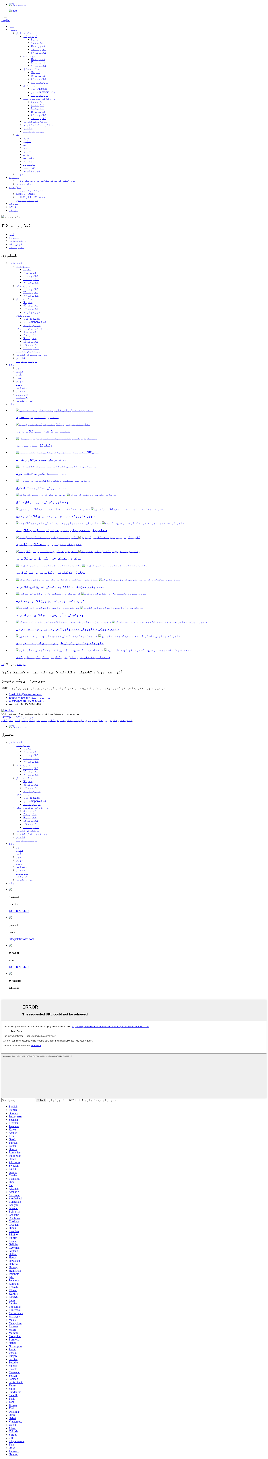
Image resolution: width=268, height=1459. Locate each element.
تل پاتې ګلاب (75, 720)
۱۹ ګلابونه (38, 114)
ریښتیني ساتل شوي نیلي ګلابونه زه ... (46, 431)
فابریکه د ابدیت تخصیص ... (37, 417)
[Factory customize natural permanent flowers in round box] (57, 636)
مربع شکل (30, 85)
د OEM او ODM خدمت (30, 197)
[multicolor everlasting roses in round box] (47, 551)
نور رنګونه (31, 170)
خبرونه (14, 203)
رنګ (19, 134)
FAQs (12, 206)
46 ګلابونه (38, 75)
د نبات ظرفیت (26, 183)
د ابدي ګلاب (56, 720)
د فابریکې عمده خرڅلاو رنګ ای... (41, 459)
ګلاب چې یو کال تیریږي (101, 720)
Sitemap (6, 716)
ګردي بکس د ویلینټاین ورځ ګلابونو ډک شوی (50, 601)
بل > (23, 664)
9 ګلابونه (37, 108)
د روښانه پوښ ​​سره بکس (39, 98)
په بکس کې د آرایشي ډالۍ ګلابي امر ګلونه (49, 615)
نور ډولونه (39, 82)
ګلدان (27, 128)
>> (18, 664)
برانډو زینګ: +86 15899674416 (30, 697)
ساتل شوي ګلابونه (34, 720)
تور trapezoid (39, 88)
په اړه (14, 177)
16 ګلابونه (38, 59)
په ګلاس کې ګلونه (35, 121)
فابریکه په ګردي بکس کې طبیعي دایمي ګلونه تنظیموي (60, 643)
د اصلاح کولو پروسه (30, 190)
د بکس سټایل (25, 32)
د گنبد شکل (31, 69)
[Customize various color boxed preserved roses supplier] (60, 650)
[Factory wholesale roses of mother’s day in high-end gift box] (63, 621)
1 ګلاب (34, 39)
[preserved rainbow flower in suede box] (41, 494)
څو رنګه (29, 167)
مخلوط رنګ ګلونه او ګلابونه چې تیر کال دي (51, 572)
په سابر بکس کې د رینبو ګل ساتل (42, 502)
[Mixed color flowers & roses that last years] (48, 565)
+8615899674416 (19, 911)
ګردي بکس (30, 36)
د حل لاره (15, 187)
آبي (26, 144)
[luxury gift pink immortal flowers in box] (47, 607)
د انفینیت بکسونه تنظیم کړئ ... (41, 473)
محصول (13, 29)
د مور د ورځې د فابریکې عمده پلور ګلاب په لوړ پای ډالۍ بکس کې (67, 629)
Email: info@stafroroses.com (25, 694)
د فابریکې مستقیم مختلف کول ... (41, 488)
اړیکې (13, 210)
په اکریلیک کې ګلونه (39, 124)
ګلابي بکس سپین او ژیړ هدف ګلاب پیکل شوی (48, 544)
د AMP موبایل (23, 716)
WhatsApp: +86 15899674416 (26, 700)
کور (11, 26)
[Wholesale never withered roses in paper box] (57, 579)
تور (26, 147)
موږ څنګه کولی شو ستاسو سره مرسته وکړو (46, 180)
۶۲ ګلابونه (38, 52)
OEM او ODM (25, 193)
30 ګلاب (35, 72)
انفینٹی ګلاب (10, 720)
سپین (27, 151)
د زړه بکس (30, 55)
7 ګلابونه (37, 42)
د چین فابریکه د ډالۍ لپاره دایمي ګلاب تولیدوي (56, 516)
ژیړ (26, 154)
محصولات (14, 237)
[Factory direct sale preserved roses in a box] (58, 522)
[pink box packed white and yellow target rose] (47, 537)
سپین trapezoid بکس (43, 92)
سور (26, 137)
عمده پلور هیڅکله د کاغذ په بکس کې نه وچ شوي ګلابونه (60, 586)
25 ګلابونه (38, 62)
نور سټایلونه (33, 131)
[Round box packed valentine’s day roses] (48, 593)
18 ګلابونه (38, 46)
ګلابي (27, 141)
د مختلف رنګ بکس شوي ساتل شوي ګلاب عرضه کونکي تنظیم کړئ (63, 657)
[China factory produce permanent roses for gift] (53, 508)
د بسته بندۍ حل (27, 200)
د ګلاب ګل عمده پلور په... (35, 445)
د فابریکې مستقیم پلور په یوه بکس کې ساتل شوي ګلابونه (61, 530)
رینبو (27, 160)
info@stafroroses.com (21, 939)
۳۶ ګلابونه (38, 49)
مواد (19, 174)
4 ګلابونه (37, 101)
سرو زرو (29, 164)
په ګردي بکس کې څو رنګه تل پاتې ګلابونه (48, 558)
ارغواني (29, 157)
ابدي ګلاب (125, 720)
